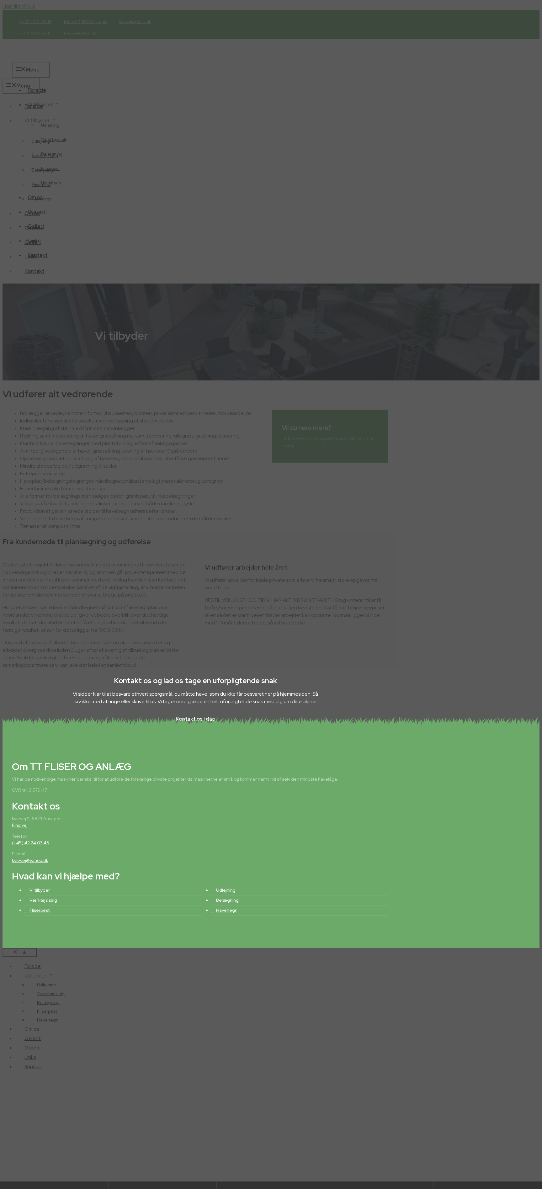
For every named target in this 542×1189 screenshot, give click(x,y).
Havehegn (226, 910)
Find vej (20, 825)
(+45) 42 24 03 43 (30, 843)
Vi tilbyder (39, 890)
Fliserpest (39, 910)
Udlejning (226, 890)
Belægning (227, 900)
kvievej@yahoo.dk (30, 860)
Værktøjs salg (43, 900)
